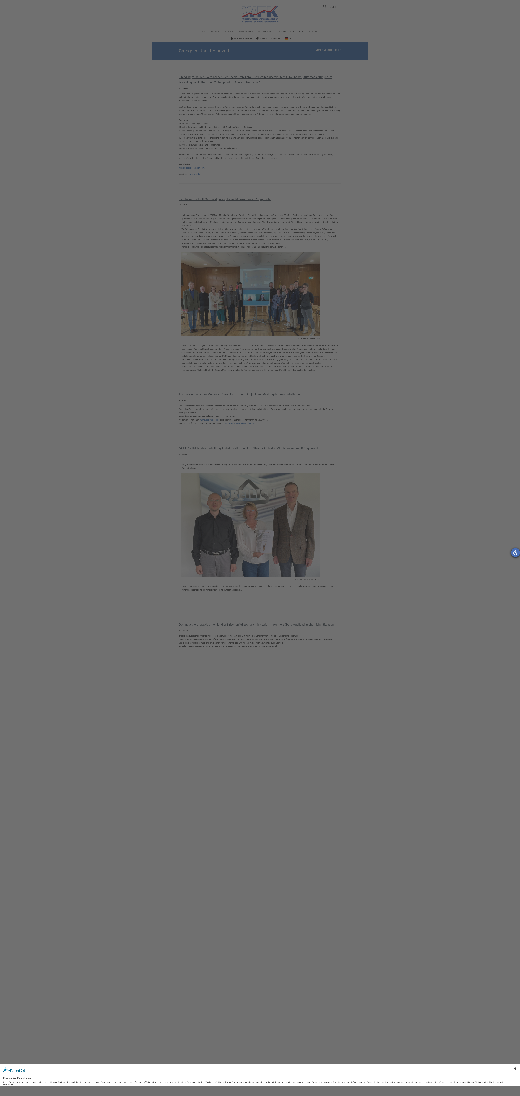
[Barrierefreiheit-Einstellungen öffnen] (515, 552)
